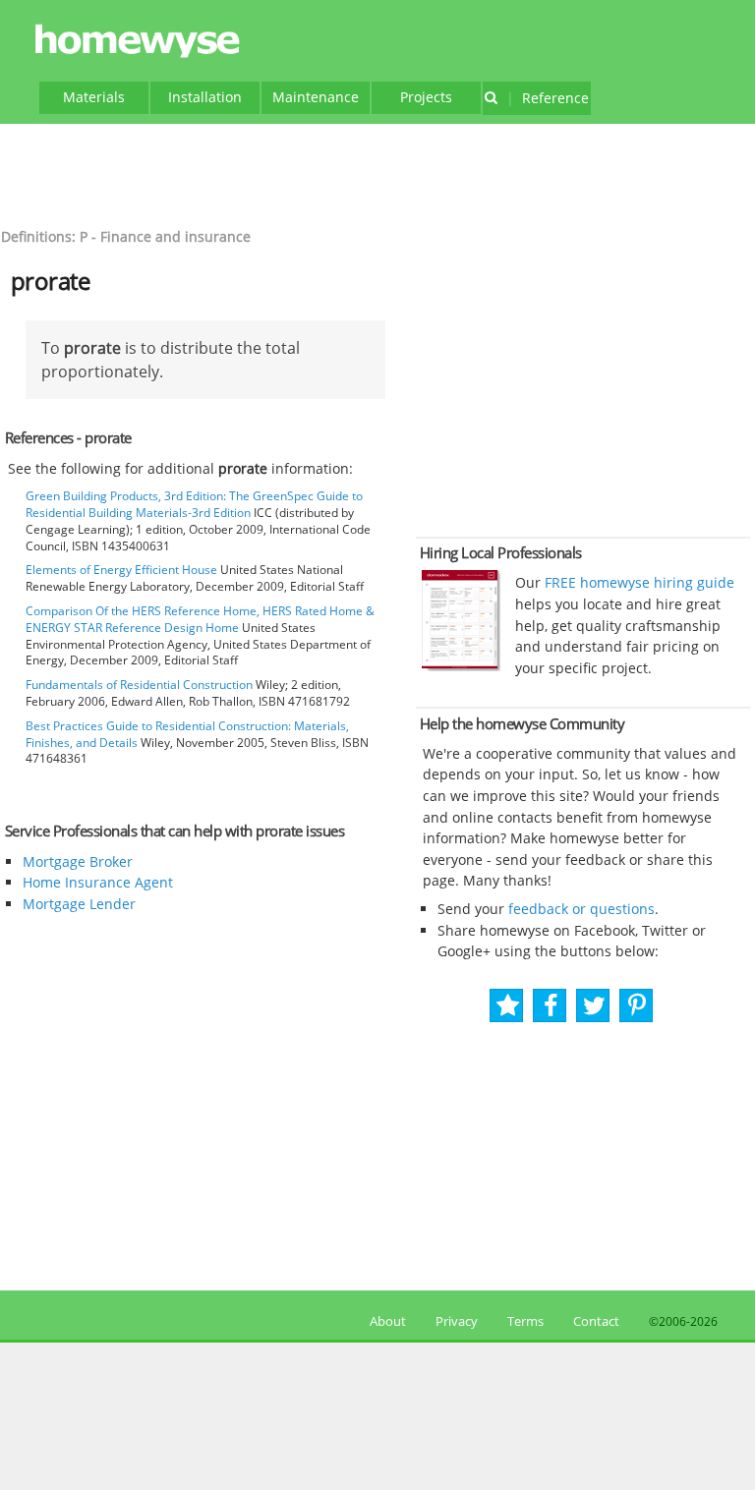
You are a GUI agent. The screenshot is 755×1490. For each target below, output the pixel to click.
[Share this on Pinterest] (637, 1006)
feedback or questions (581, 908)
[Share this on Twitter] (594, 1006)
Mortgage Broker (78, 861)
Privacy (457, 1321)
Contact (596, 1321)
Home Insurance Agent (98, 882)
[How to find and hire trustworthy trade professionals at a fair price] (461, 666)
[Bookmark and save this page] (507, 1006)
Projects (426, 96)
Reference (547, 97)
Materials (94, 96)
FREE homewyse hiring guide (637, 582)
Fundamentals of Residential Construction (139, 684)
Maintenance (315, 96)
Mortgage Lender (79, 903)
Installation (205, 96)
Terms (525, 1321)
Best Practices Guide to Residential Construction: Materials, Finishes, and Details (187, 734)
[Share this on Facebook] (551, 1006)
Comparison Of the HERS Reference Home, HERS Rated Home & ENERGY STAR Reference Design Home (200, 619)
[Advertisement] (377, 173)
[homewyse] (140, 42)
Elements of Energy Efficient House (121, 569)
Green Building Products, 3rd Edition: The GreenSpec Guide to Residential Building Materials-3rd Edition (194, 504)
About (385, 1321)
